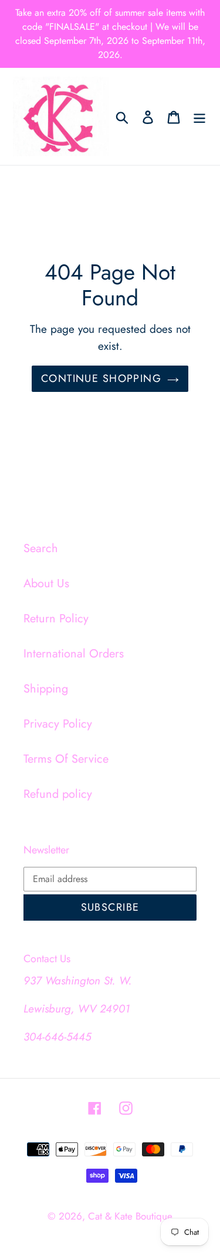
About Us (46, 583)
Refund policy (57, 794)
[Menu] (199, 116)
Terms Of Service (66, 758)
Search (40, 548)
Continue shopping (101, 378)
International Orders (73, 653)
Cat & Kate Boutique (130, 1216)
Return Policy (56, 618)
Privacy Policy (57, 723)
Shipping (45, 688)
